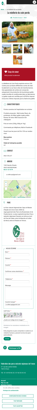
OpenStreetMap (21, 197)
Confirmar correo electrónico (14, 271)
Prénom (7, 258)
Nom (6, 252)
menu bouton (34, 2)
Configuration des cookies (17, 396)
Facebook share (5, 347)
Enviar (7, 339)
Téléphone (8, 279)
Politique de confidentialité (11, 390)
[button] (17, 32)
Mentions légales (6, 385)
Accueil (3, 381)
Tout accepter (18, 406)
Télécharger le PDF (15, 348)
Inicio (2, 9)
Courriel (7, 265)
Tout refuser (18, 401)
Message (8, 285)
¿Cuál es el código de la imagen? (14, 320)
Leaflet (14, 197)
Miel (25, 18)
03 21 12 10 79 (8, 170)
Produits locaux (17, 18)
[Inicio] (3, 2)
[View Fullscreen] (6, 188)
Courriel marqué (10, 302)
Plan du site (4, 383)
